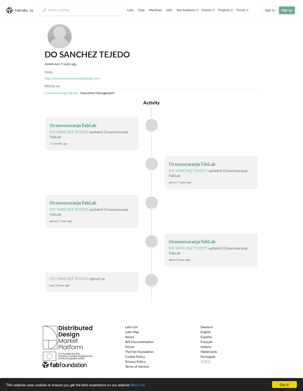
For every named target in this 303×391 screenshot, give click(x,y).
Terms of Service (137, 366)
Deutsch (207, 327)
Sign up (287, 10)
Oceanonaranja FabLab (61, 93)
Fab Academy (186, 10)
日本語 (205, 361)
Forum (241, 10)
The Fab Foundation (139, 352)
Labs (130, 10)
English (206, 332)
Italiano (206, 347)
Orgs (141, 10)
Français (207, 342)
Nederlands (209, 352)
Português (208, 356)
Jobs (169, 10)
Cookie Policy (135, 356)
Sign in (270, 10)
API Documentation (139, 342)
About (129, 337)
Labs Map (132, 332)
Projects (224, 10)
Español (206, 337)
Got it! (284, 384)
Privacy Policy (135, 361)
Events (206, 10)
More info (138, 384)
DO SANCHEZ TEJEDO (69, 132)
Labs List (131, 327)
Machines (155, 10)
